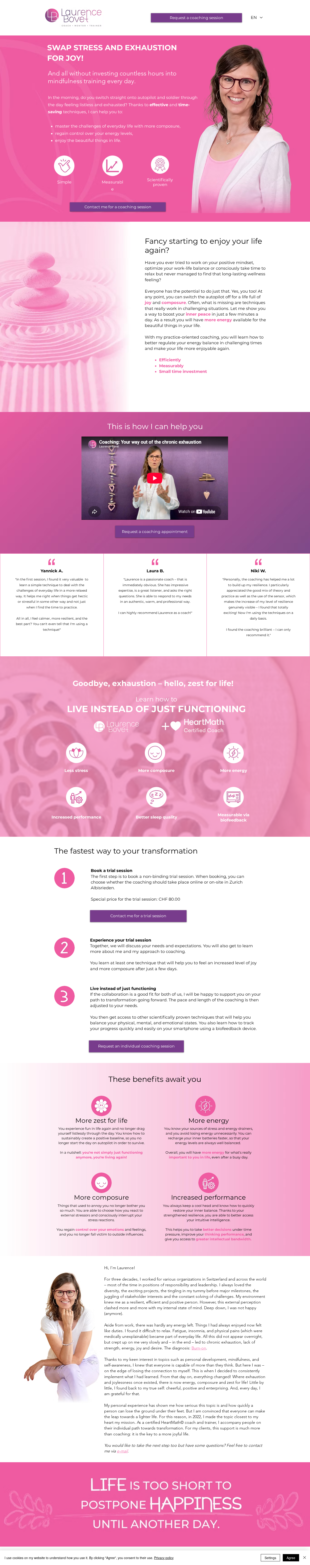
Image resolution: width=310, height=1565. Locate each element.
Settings (270, 1557)
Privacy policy (164, 1557)
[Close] (304, 1557)
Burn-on (199, 1348)
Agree (291, 1557)
